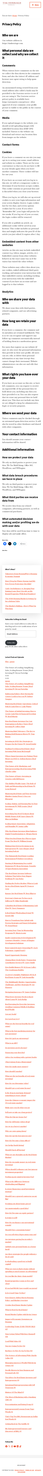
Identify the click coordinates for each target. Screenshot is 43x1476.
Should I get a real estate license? (18, 1088)
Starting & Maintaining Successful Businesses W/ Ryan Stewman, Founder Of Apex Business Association (20, 865)
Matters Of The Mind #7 (14, 1392)
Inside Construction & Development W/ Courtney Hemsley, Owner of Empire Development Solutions (20, 940)
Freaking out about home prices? (18, 1203)
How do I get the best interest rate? (18, 1136)
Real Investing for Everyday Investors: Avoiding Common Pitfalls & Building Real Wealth (20, 1006)
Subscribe (11, 643)
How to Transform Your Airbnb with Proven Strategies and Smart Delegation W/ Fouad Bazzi (20, 922)
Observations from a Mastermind (18, 1062)
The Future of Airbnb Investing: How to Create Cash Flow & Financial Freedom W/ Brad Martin (20, 713)
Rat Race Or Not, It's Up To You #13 (18, 1351)
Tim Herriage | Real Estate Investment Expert (12, 6)
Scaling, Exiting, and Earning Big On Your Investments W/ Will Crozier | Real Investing (21, 806)
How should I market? (13, 1071)
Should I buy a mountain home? (17, 1230)
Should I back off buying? (15, 1150)
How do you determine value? (17, 1083)
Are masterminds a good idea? (17, 1208)
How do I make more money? (16, 1066)
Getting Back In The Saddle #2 (17, 1424)
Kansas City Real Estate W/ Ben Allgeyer (20, 893)
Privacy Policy (19, 1470)
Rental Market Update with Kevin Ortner (21, 1314)
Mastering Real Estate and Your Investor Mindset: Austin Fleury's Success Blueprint (20, 796)
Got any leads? (10, 1014)
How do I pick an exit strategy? (17, 1038)
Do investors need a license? (16, 1048)
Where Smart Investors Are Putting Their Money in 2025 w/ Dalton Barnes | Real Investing (21, 758)
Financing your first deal (15, 1052)
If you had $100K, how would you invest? (21, 1288)
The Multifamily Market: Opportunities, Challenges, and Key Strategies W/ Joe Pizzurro (20, 984)
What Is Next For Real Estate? (16, 1310)
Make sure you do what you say (17, 1107)
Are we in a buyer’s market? (16, 1126)
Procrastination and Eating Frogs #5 (19, 1404)
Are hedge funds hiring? (14, 1145)
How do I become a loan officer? (17, 1140)
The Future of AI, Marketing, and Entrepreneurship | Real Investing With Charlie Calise (20, 768)
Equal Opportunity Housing (16, 955)
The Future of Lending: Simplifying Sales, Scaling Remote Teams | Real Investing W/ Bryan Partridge (19, 686)
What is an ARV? (11, 1043)
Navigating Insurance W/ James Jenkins (20, 992)
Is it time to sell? (11, 1217)
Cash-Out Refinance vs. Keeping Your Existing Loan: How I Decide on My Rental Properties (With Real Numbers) (20, 591)
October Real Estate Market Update (18, 1305)
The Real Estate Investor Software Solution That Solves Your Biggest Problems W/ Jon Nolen (18, 876)
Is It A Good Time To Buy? (15, 1293)
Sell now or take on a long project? (18, 1112)
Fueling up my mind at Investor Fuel (19, 1177)
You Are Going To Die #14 (15, 1346)
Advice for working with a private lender (21, 1057)
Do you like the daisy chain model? (19, 1276)
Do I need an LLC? (12, 1019)
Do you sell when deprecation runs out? (20, 1234)
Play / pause (10, 662)
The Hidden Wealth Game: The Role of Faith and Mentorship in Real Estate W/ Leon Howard (20, 786)
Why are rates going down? (15, 1131)
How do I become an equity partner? (19, 1213)
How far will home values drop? (17, 1122)
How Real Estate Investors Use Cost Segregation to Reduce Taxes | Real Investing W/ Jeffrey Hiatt (19, 723)
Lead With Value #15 (13, 1341)
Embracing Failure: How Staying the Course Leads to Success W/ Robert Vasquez (19, 696)
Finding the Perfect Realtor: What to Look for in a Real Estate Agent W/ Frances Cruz (21, 886)
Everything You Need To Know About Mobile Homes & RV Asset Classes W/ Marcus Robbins (19, 816)
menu (7, 681)
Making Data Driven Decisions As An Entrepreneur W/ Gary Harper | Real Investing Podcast (19, 848)
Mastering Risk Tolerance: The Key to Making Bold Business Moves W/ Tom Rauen (20, 733)
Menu (37, 5)
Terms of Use (29, 1470)
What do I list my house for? (16, 1117)
